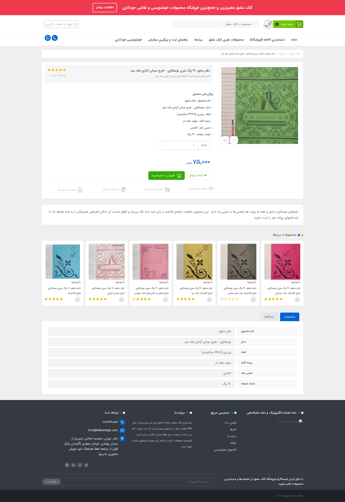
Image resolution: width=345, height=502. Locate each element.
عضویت (52, 481)
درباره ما (231, 436)
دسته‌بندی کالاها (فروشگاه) (267, 39)
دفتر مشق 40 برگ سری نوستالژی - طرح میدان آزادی (107, 290)
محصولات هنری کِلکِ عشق (226, 39)
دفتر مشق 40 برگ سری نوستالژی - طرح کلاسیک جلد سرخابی (283, 290)
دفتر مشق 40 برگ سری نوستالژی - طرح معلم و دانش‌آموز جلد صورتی (151, 290)
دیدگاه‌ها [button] (269, 317)
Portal (278, 496)
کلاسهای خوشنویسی (225, 450)
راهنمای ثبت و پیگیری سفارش (168, 39)
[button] (288, 24)
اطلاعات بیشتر (105, 7)
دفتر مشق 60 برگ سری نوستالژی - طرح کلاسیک (63, 290)
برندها (198, 39)
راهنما (233, 443)
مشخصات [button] (289, 317)
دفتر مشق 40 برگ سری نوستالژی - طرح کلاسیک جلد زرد (195, 290)
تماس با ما (230, 423)
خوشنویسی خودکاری (128, 39)
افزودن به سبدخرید (164, 175)
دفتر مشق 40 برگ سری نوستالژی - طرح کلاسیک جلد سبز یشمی (239, 290)
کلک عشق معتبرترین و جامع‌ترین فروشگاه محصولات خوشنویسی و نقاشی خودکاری (186, 8)
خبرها (233, 429)
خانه (294, 39)
